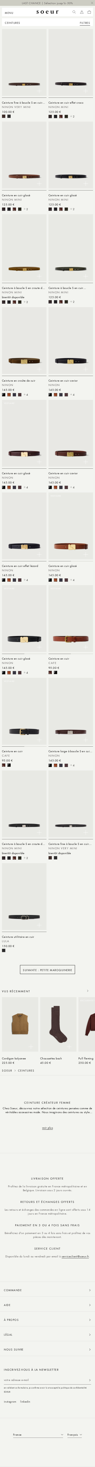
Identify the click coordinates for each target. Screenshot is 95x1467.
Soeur (7, 1070)
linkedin (25, 1401)
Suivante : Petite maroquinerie (47, 970)
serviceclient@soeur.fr (75, 1256)
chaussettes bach (51, 1058)
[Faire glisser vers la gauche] (77, 990)
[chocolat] (3, 116)
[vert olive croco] (66, 116)
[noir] (9, 116)
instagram (10, 1401)
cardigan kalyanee (14, 1058)
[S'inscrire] (90, 1380)
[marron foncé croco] (50, 116)
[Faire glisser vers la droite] (87, 990)
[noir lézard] (14, 394)
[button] (10, 12)
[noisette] (61, 116)
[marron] (50, 672)
